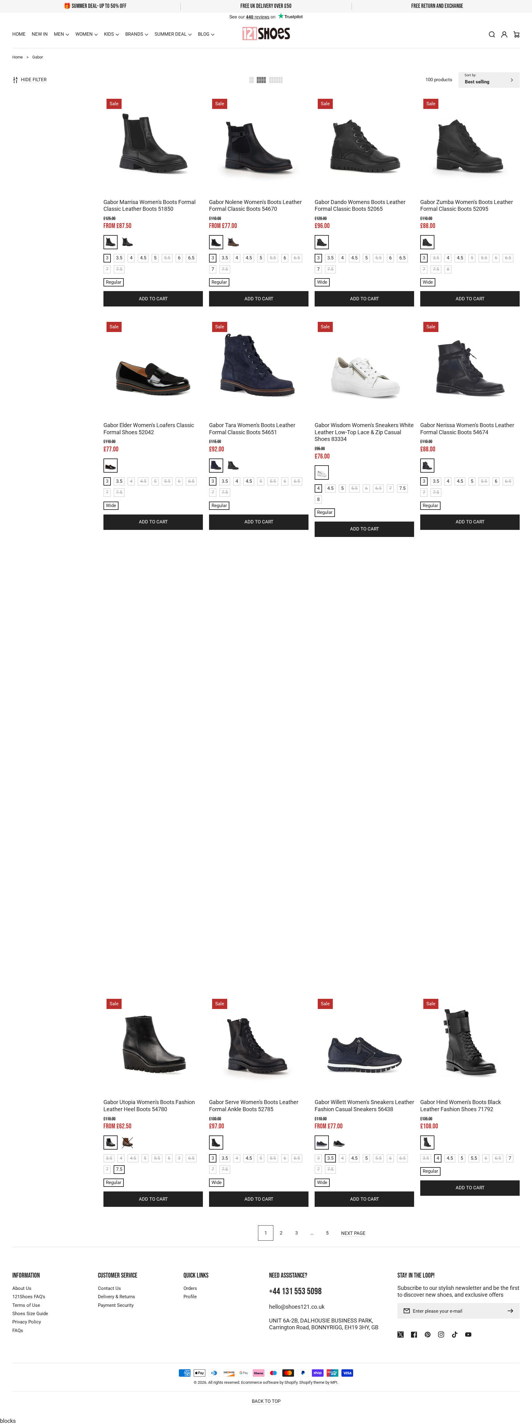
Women (84, 34)
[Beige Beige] (110, 920)
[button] (61, 34)
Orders (190, 1288)
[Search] (492, 34)
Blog (203, 34)
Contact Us (109, 1288)
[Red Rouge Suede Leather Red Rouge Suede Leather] (427, 920)
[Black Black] (110, 242)
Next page (353, 1233)
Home (17, 57)
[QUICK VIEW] (153, 160)
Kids (109, 34)
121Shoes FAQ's (28, 1296)
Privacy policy (460, 1414)
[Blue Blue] (216, 465)
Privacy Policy (26, 1322)
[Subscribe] (512, 1311)
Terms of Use (26, 1305)
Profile (190, 1296)
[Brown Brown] (233, 242)
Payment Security (116, 1305)
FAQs (17, 1330)
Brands (134, 34)
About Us (21, 1288)
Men (59, 34)
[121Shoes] (266, 34)
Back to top (266, 1401)
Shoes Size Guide (30, 1313)
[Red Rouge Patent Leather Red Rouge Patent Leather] (478, 920)
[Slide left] (147, 184)
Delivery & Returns (116, 1296)
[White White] (322, 472)
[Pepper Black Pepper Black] (127, 242)
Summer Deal (171, 34)
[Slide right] (159, 184)
